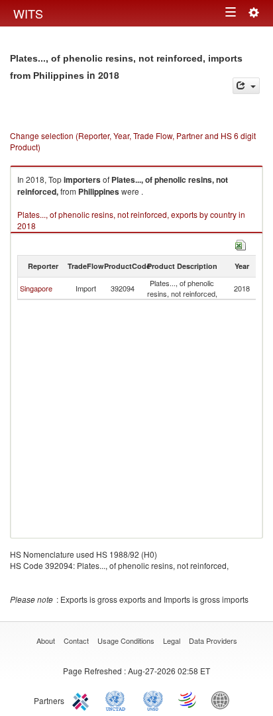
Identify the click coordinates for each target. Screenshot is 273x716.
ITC (83, 699)
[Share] (246, 85)
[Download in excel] (240, 243)
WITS (28, 13)
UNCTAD (118, 699)
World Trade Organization (188, 699)
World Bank (223, 699)
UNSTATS (153, 699)
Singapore (36, 288)
